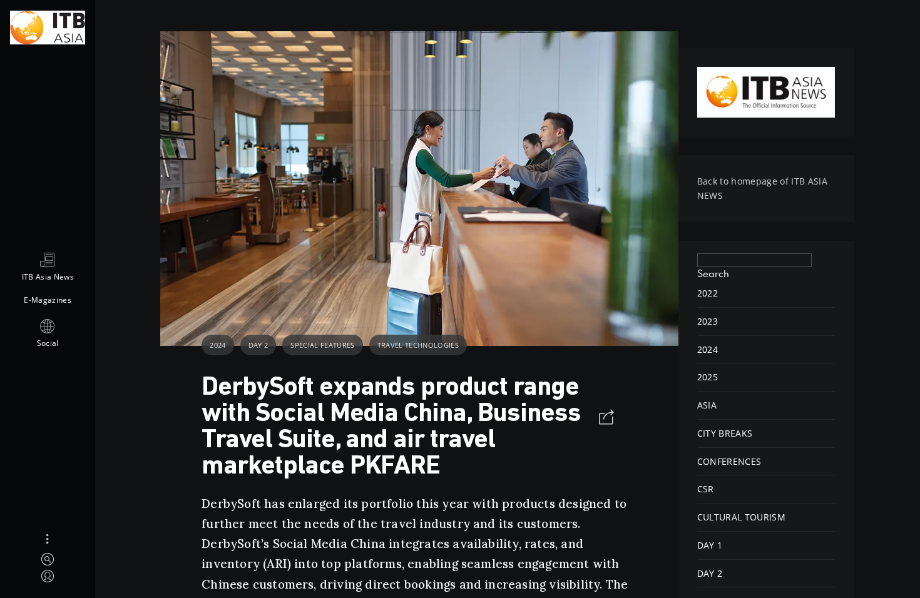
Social (48, 343)
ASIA (707, 405)
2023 (707, 321)
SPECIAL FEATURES (322, 345)
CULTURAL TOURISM (741, 517)
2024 (217, 345)
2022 (707, 293)
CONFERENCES (729, 461)
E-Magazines (47, 300)
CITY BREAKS (725, 433)
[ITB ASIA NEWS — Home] (47, 26)
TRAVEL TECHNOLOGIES (418, 345)
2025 (707, 377)
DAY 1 (710, 545)
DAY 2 (258, 345)
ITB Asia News (48, 276)
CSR (705, 489)
